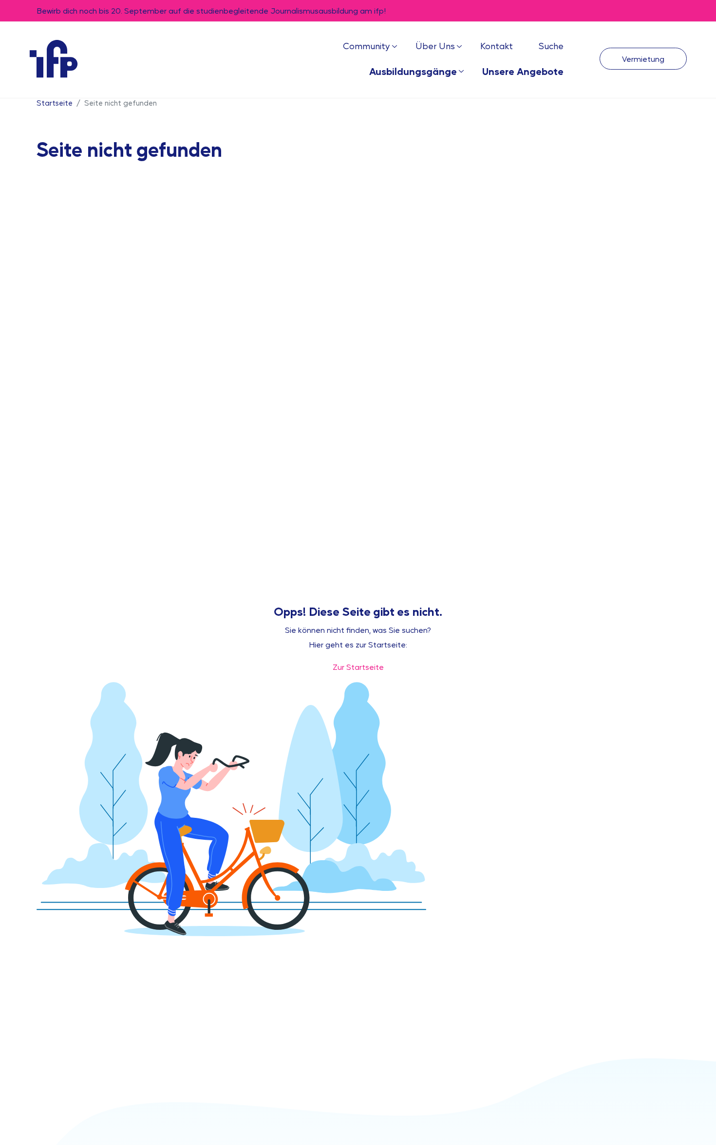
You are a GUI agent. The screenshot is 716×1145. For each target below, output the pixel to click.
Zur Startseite (358, 667)
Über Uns (435, 45)
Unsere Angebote (523, 71)
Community (366, 45)
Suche (551, 45)
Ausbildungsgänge (413, 71)
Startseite (55, 102)
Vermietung (643, 59)
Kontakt (496, 45)
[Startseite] (53, 58)
